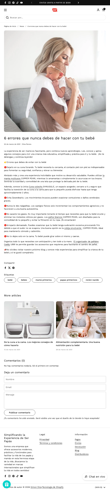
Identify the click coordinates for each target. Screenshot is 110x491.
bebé (10, 280)
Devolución (80, 447)
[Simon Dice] (55, 10)
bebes (24, 280)
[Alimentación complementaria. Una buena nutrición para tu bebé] (81, 320)
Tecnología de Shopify (52, 487)
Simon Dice (36, 487)
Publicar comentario (19, 412)
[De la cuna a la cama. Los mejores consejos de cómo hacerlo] (29, 320)
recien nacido (92, 280)
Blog (77, 450)
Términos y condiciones (50, 443)
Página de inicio (10, 26)
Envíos (78, 443)
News (22, 26)
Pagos (77, 439)
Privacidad (44, 439)
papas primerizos (68, 280)
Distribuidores (82, 454)
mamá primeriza (44, 280)
